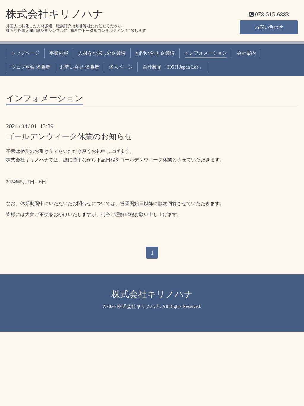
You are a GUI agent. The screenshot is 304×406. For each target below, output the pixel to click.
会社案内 (246, 53)
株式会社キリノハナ (55, 14)
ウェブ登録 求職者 (30, 67)
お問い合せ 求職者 (79, 67)
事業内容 (58, 53)
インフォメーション (205, 53)
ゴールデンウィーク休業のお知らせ (69, 136)
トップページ (25, 53)
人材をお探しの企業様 (102, 53)
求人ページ (121, 67)
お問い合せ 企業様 (155, 53)
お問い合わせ (269, 26)
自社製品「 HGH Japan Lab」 (172, 67)
